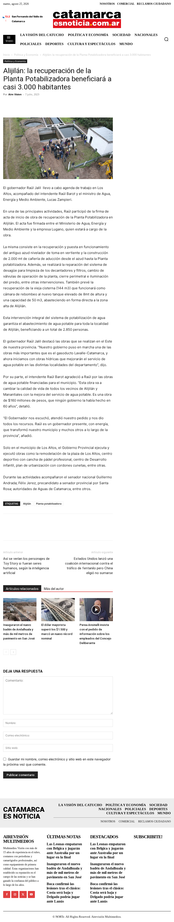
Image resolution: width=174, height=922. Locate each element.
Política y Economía (26, 55)
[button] (166, 39)
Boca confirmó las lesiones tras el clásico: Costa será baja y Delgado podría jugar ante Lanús (63, 892)
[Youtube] (31, 894)
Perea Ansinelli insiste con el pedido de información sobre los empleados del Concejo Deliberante (95, 634)
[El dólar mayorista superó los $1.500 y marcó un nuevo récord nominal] (58, 609)
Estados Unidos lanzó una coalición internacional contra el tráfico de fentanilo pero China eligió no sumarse (89, 566)
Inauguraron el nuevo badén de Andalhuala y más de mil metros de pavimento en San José (64, 870)
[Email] (49, 104)
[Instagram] (14, 894)
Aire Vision (15, 94)
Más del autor (54, 589)
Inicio (6, 55)
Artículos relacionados (22, 589)
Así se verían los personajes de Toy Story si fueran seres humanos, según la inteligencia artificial (26, 566)
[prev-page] (6, 652)
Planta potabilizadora (48, 503)
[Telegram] (28, 104)
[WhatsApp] (39, 104)
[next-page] (13, 652)
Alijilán (27, 503)
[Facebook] (7, 104)
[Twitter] (18, 104)
